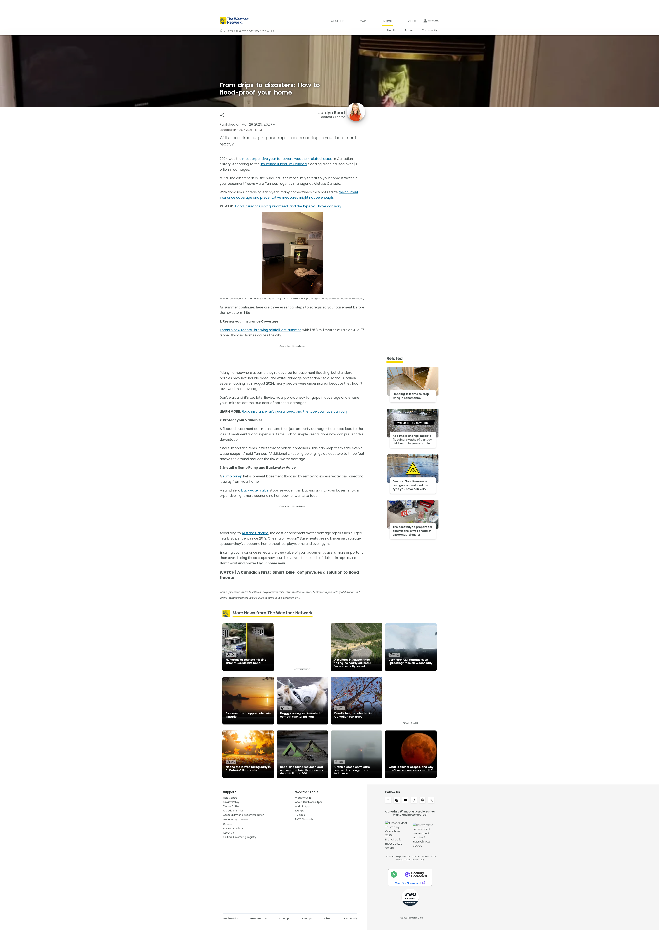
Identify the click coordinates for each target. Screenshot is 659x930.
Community (256, 30)
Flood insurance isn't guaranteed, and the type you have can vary (288, 206)
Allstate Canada (255, 533)
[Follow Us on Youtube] (405, 800)
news (230, 30)
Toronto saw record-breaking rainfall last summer (260, 330)
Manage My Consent (235, 819)
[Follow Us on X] (431, 800)
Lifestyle (241, 30)
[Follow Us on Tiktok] (414, 800)
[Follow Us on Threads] (422, 800)
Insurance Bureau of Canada (284, 164)
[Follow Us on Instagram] (396, 800)
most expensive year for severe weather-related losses (287, 158)
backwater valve (255, 490)
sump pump (232, 476)
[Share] (222, 115)
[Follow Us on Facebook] (388, 800)
